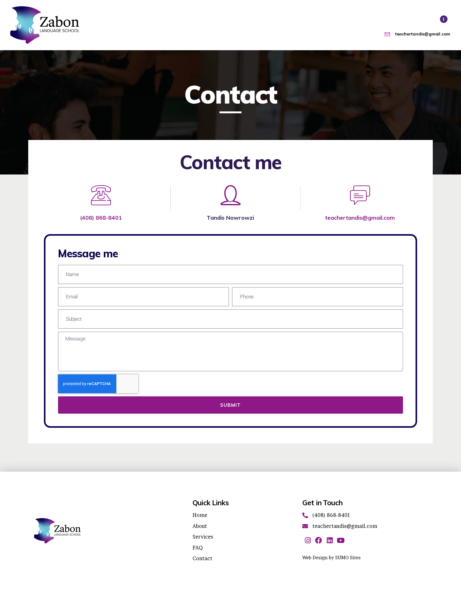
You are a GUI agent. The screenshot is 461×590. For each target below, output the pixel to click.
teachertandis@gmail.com (360, 217)
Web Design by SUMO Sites (331, 557)
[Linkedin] (329, 540)
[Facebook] (318, 540)
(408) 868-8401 (101, 217)
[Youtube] (340, 540)
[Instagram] (307, 540)
